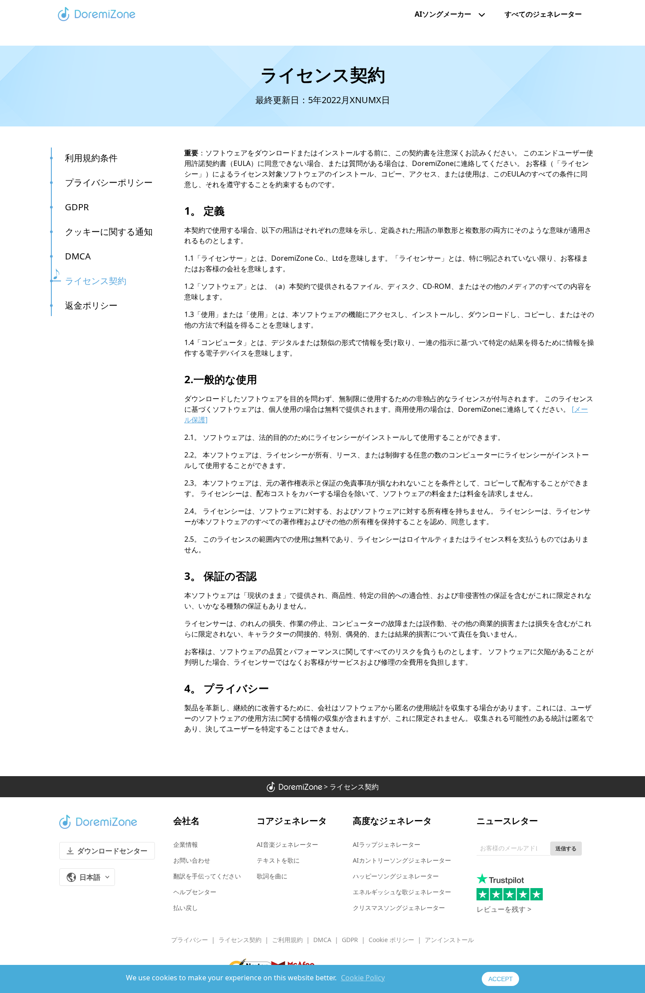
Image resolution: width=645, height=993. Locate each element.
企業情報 (185, 844)
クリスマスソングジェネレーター (399, 907)
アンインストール (449, 939)
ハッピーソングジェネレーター (396, 876)
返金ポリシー (91, 305)
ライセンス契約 (95, 281)
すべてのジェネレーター (543, 14)
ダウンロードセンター (112, 851)
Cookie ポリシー (391, 939)
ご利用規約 (287, 939)
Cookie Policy (363, 977)
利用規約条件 (91, 158)
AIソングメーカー (443, 14)
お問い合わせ (191, 860)
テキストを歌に (278, 860)
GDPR (77, 207)
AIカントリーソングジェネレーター (402, 860)
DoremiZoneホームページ (96, 14)
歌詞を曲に (272, 876)
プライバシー (189, 939)
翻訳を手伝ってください (207, 876)
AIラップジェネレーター (386, 844)
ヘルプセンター (194, 892)
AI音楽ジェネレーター (287, 844)
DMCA (78, 256)
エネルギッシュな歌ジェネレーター (402, 892)
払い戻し (185, 907)
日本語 (89, 877)
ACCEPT (500, 978)
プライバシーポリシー (109, 182)
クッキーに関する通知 (109, 231)
